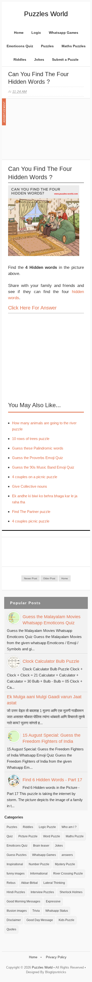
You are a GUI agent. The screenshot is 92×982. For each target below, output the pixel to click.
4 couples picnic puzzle (30, 521)
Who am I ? (69, 827)
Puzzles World (46, 14)
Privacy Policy (56, 957)
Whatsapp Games (63, 33)
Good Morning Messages (23, 901)
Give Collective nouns (29, 486)
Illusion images (17, 910)
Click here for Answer (32, 307)
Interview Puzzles (42, 892)
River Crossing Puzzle (68, 873)
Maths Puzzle (75, 836)
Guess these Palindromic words (37, 448)
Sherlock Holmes (71, 892)
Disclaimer (14, 920)
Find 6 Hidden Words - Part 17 (52, 779)
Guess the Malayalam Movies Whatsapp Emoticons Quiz (51, 619)
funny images (16, 873)
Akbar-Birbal (29, 883)
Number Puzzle (39, 864)
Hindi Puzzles (16, 892)
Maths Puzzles (74, 46)
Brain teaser (41, 845)
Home (19, 33)
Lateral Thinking (54, 883)
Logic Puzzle (47, 827)
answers (67, 855)
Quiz (10, 836)
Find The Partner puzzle (31, 511)
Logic (36, 33)
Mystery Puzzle (65, 864)
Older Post (49, 578)
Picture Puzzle (28, 836)
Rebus (11, 883)
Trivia (36, 910)
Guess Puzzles (16, 855)
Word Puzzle (51, 836)
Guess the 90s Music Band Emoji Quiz (43, 467)
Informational (39, 873)
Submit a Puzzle (65, 59)
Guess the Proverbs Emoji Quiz (37, 458)
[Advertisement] (45, 131)
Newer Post (30, 578)
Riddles (19, 59)
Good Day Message (39, 920)
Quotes (11, 929)
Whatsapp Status (56, 910)
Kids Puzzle (66, 920)
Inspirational (15, 864)
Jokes (39, 59)
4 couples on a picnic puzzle (34, 477)
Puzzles (47, 46)
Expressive (53, 901)
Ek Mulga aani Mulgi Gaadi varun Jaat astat (44, 699)
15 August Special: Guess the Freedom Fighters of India (51, 738)
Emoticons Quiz (20, 46)
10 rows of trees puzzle (30, 439)
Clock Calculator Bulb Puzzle (51, 661)
